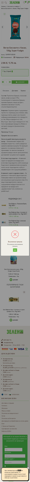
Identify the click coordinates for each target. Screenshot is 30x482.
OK (15, 250)
